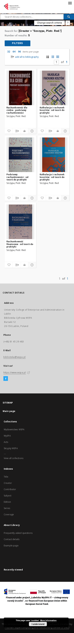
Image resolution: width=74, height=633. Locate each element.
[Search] (69, 17)
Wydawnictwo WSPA (14, 429)
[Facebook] (5, 378)
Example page (11, 545)
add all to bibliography (27, 56)
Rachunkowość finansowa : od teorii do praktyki (19, 244)
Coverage (9, 514)
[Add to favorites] (9, 131)
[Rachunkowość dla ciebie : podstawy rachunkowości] (20, 88)
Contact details (11, 539)
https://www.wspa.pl (14, 372)
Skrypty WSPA (11, 448)
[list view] (57, 57)
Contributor (10, 489)
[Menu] (70, 3)
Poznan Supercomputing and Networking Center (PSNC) (37, 627)
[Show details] (32, 131)
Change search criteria (49, 22)
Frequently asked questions (18, 533)
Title (6, 476)
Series (7, 508)
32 (8, 51)
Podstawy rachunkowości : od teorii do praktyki (17, 177)
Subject (7, 495)
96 (19, 51)
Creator (8, 483)
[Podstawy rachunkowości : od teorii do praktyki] (20, 154)
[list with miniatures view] (52, 57)
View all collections (13, 458)
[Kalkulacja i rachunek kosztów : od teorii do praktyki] (53, 88)
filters (17, 43)
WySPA (7, 435)
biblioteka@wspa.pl (14, 357)
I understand (38, 624)
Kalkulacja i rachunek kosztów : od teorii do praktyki (52, 110)
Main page (9, 411)
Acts (6, 442)
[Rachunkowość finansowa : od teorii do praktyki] (20, 222)
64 (14, 51)
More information (48, 620)
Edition (7, 501)
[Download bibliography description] (17, 131)
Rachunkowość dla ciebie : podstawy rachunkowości (16, 110)
